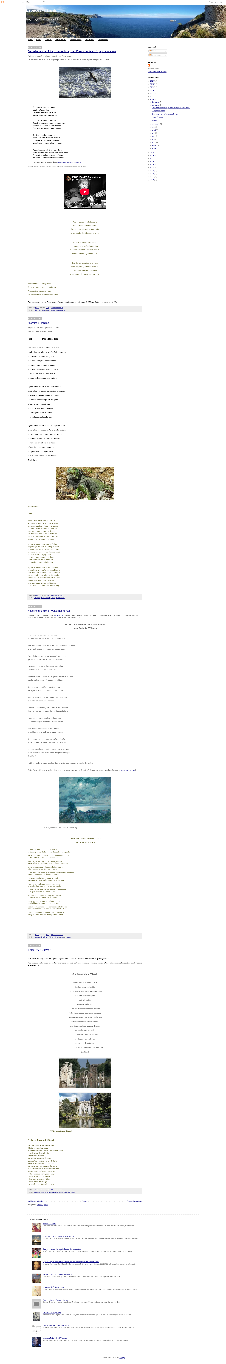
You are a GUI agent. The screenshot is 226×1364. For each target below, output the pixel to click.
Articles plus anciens (134, 1201)
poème (62, 937)
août (153, 127)
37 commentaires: (57, 308)
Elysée (43, 937)
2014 (152, 167)
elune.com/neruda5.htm (74, 162)
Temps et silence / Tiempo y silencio (55, 1300)
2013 (152, 171)
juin (153, 133)
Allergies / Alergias (38, 322)
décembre (155, 102)
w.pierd (64, 162)
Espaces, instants (41, 10)
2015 (152, 164)
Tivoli (65, 1192)
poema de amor (61, 310)
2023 (152, 90)
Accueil (30, 40)
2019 (152, 152)
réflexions (68, 937)
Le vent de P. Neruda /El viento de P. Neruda (58, 1236)
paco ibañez (51, 310)
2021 (152, 96)
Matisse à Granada (49, 1224)
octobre (155, 121)
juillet (154, 130)
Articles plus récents (35, 1201)
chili (36, 310)
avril (153, 139)
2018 (152, 155)
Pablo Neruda (42, 310)
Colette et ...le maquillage (52, 1313)
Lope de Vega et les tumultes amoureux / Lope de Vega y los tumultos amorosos (71, 1262)
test (57, 598)
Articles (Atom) (42, 1205)
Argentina (37, 1192)
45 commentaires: (57, 595)
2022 (152, 93)
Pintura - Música (60, 40)
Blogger (122, 1358)
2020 (152, 99)
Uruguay (62, 598)
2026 (152, 81)
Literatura (48, 40)
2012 (152, 174)
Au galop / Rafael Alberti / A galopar (55, 1338)
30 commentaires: (57, 1190)
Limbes (57, 937)
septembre (156, 124)
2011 (152, 177)
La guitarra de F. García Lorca (53, 1287)
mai (153, 136)
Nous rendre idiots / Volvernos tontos (49, 610)
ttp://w (59, 162)
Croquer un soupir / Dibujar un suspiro (56, 1325)
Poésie (53, 598)
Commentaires (156, 55)
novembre (155, 105)
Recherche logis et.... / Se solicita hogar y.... (58, 1274)
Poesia (38, 40)
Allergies (37, 598)
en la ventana (45, 1192)
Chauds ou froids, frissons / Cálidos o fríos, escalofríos (62, 1249)
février (154, 145)
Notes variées (103, 40)
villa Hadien (71, 1192)
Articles (153, 51)
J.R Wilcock (58, 615)
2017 (152, 158)
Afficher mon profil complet (157, 72)
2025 (152, 84)
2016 (152, 161)
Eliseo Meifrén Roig (127, 770)
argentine (37, 937)
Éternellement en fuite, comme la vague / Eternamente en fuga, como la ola (72, 51)
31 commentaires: (57, 935)
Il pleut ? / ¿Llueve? (39, 949)
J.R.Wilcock (50, 937)
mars (154, 142)
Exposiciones (89, 40)
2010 (152, 180)
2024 (152, 87)
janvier (154, 148)
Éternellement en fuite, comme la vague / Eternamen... (171, 108)
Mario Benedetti (45, 598)
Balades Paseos (75, 40)
